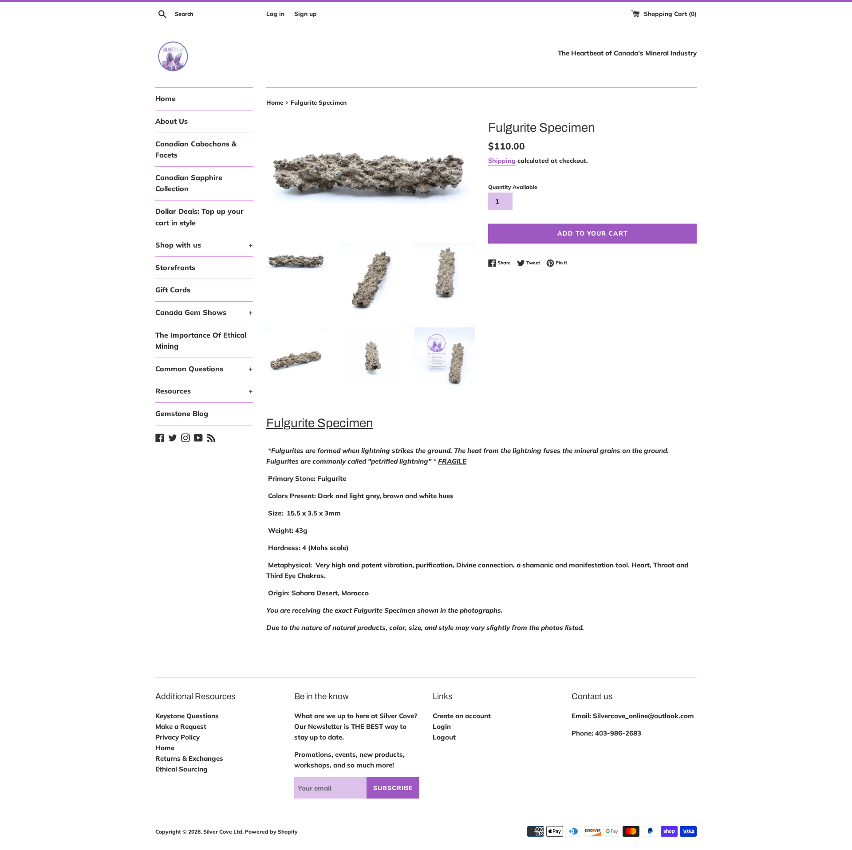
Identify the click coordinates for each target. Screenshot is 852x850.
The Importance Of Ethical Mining (200, 341)
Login (442, 726)
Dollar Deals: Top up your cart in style (199, 217)
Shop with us (204, 244)
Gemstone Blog (181, 413)
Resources (204, 390)
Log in (275, 13)
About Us (171, 121)
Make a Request (180, 726)
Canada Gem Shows (204, 312)
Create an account (462, 716)
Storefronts (175, 267)
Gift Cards (172, 289)
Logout (444, 737)
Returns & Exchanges (189, 758)
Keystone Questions (187, 716)
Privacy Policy (177, 737)
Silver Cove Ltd (222, 831)
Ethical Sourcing (181, 769)
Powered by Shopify (271, 831)
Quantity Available (512, 187)
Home (165, 98)
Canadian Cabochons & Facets (196, 149)
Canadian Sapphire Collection (188, 183)
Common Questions (204, 368)
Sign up (305, 13)
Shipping (502, 160)
